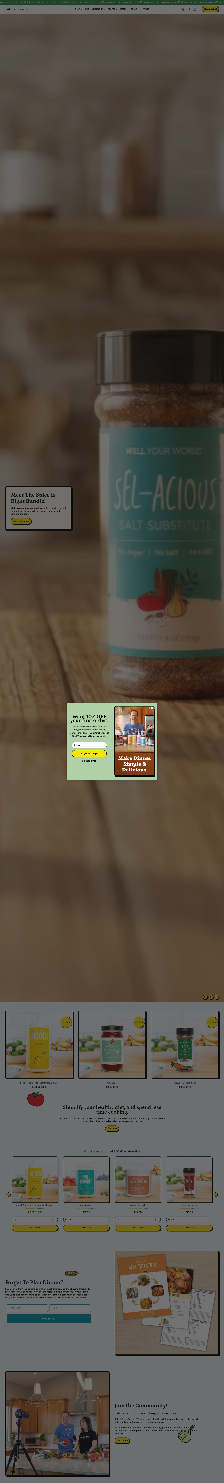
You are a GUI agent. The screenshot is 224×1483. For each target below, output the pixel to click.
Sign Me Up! (89, 753)
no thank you (89, 761)
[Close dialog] (152, 708)
